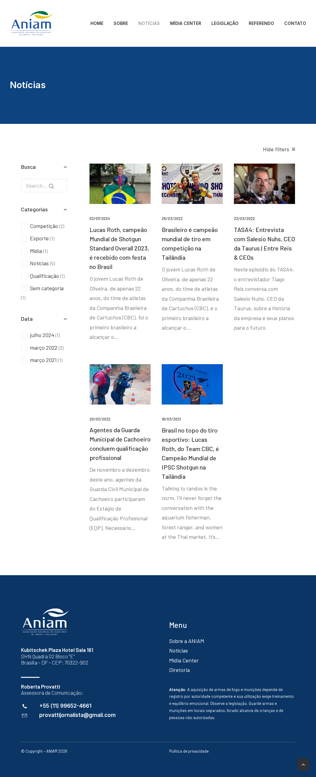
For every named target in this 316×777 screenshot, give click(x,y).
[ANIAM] (31, 23)
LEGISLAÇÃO (225, 23)
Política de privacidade (189, 751)
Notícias (178, 650)
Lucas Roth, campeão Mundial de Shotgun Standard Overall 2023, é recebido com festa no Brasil (119, 248)
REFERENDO (261, 23)
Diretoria (179, 669)
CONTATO (295, 23)
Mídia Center (184, 660)
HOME (96, 23)
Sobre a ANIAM (186, 640)
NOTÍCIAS (149, 23)
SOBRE (121, 23)
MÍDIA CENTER (185, 23)
